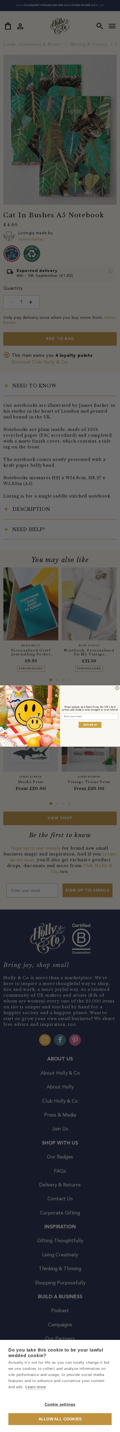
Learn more (35, 1387)
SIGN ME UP (90, 725)
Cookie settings (60, 1404)
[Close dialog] (117, 688)
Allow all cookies (60, 1419)
